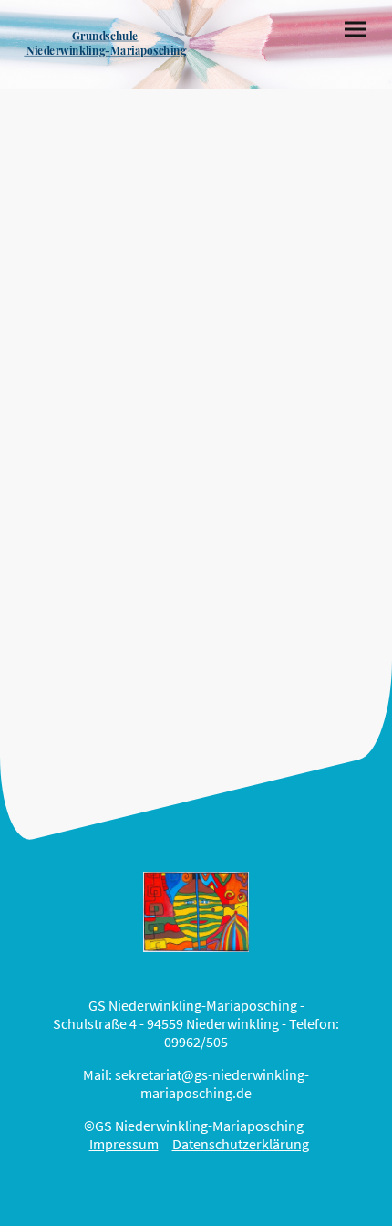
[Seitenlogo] (105, 66)
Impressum (124, 1144)
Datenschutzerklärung (240, 1144)
